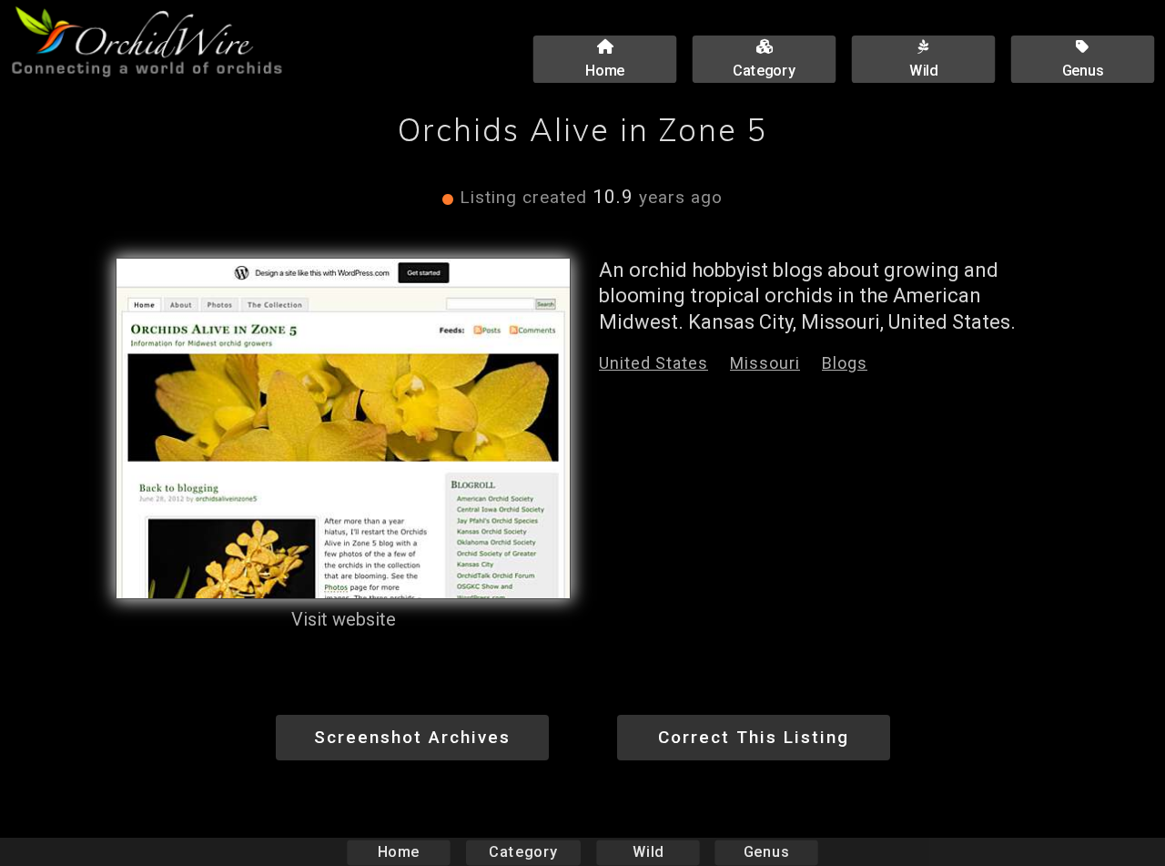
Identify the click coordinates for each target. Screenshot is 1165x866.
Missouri (765, 362)
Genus (766, 852)
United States (653, 362)
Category (523, 852)
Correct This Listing (753, 737)
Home (399, 852)
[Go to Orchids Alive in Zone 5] (343, 429)
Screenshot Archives (412, 737)
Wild (648, 852)
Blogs (844, 362)
